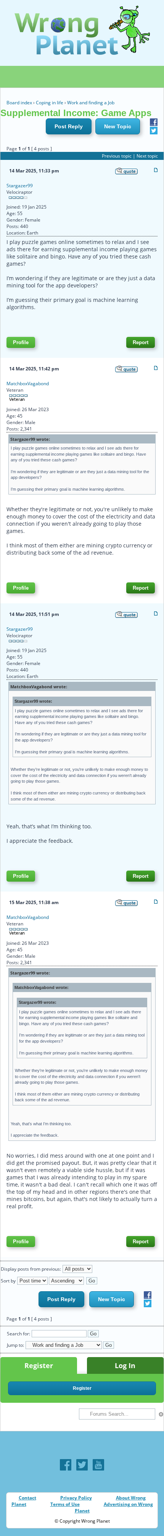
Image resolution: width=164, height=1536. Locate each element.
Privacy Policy (76, 1498)
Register (38, 1365)
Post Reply (69, 126)
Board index (19, 102)
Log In (125, 1365)
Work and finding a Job (90, 102)
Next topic (147, 156)
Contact (27, 1498)
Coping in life (49, 102)
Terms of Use (65, 1504)
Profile (21, 342)
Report (140, 342)
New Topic (117, 126)
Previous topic (117, 156)
